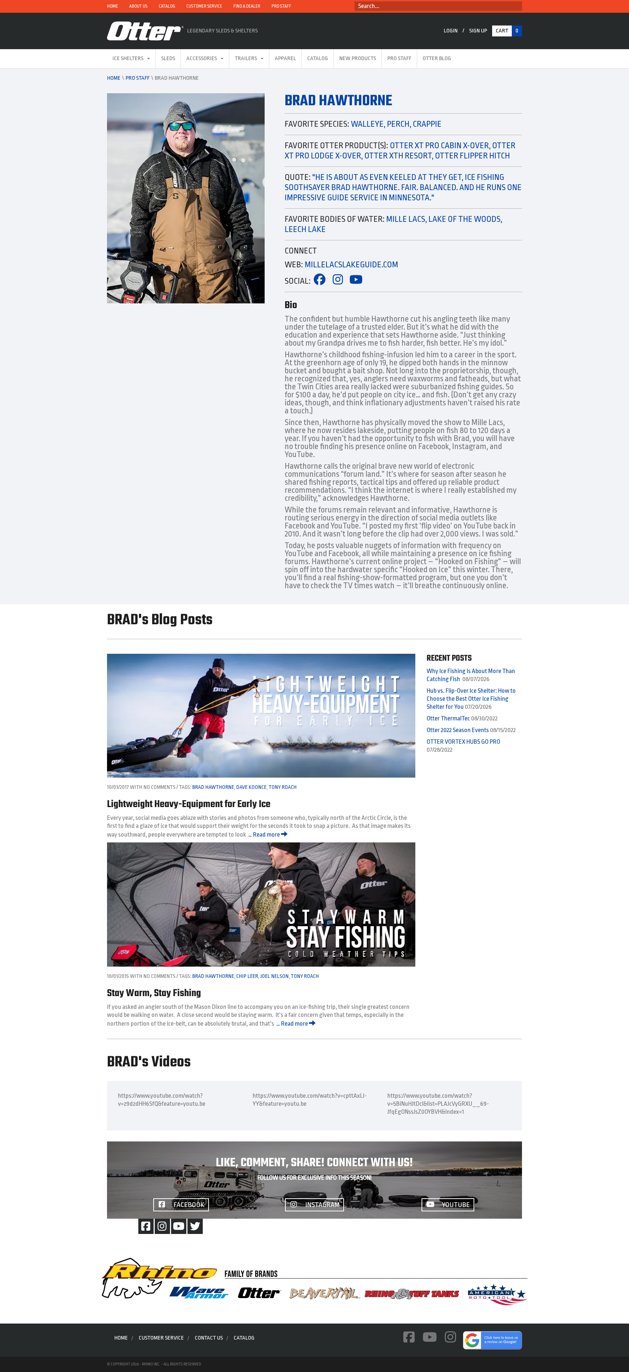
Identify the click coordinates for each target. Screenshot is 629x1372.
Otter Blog (437, 58)
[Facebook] (146, 1226)
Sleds (168, 58)
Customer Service (204, 6)
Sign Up (478, 31)
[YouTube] (178, 1226)
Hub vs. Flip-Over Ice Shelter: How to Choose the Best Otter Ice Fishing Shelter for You (471, 698)
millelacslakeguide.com (351, 265)
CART (507, 31)
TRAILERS (246, 58)
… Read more (264, 834)
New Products (357, 58)
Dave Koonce (251, 787)
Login (451, 31)
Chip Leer (247, 976)
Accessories (201, 58)
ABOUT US (138, 6)
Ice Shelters (127, 58)
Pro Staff (281, 6)
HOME (112, 6)
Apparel (285, 58)
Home (113, 78)
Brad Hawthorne (213, 787)
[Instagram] (162, 1226)
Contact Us (209, 1338)
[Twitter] (195, 1226)
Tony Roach (283, 787)
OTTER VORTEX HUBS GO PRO (463, 741)
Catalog (167, 6)
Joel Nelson (274, 976)
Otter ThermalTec (448, 718)
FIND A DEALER (246, 6)
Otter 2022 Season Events (458, 730)
